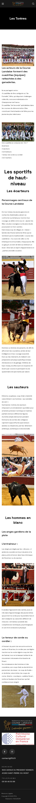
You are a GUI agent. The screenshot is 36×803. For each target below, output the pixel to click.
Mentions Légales (7, 793)
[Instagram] (12, 751)
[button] (33, 4)
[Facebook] (4, 751)
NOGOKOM (16, 799)
